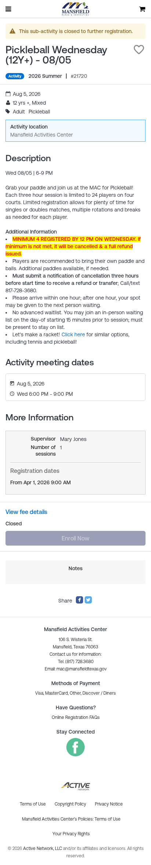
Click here (73, 334)
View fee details (26, 511)
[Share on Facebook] (79, 602)
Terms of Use (108, 819)
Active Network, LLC (43, 848)
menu (9, 9)
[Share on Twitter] (88, 602)
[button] (139, 49)
